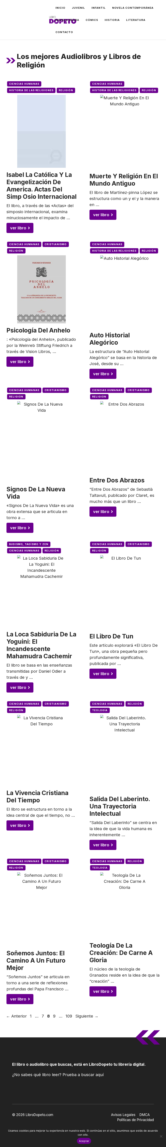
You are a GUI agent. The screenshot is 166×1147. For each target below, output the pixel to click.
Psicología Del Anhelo (38, 330)
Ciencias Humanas (24, 83)
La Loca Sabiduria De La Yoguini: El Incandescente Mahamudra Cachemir (41, 645)
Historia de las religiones (31, 90)
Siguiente (86, 1016)
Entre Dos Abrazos (117, 480)
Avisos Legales (123, 1115)
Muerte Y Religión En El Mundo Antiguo (123, 179)
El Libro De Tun (111, 636)
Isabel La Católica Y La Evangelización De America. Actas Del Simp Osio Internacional (41, 185)
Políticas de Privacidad (135, 1120)
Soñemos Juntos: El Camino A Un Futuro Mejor (35, 960)
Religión (66, 90)
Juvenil (78, 7)
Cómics (92, 19)
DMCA (144, 1115)
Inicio (60, 7)
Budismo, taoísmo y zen (28, 544)
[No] (161, 1136)
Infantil (99, 7)
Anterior (16, 1016)
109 (69, 1016)
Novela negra (67, 19)
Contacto (64, 32)
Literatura (135, 19)
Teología (100, 710)
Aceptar (84, 1141)
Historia (112, 19)
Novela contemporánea (132, 7)
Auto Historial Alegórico (109, 338)
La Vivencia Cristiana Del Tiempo (37, 796)
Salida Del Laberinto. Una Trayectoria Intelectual (119, 806)
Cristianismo (56, 244)
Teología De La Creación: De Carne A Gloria (121, 953)
